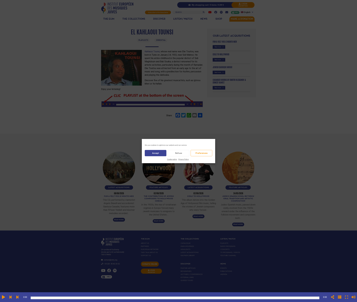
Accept (155, 153)
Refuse (178, 153)
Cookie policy (172, 159)
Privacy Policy (183, 159)
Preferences (202, 153)
